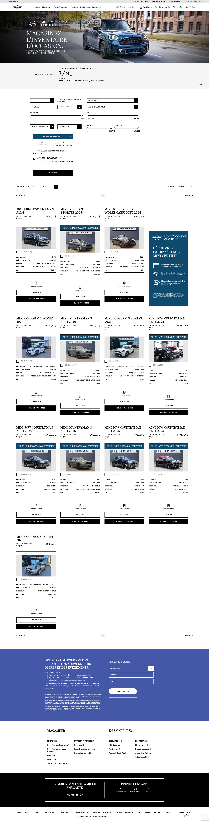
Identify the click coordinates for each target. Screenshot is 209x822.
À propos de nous (22, 813)
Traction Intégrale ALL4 (117, 753)
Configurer (193, 7)
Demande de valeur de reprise (84, 749)
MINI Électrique (114, 745)
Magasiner (46, 7)
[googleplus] (81, 794)
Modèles (37, 7)
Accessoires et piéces (143, 753)
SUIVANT (188, 195)
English (167, 813)
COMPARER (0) (26, 252)
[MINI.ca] (16, 7)
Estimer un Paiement (36, 286)
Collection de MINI (142, 757)
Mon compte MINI (141, 745)
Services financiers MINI (82, 753)
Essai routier (51, 759)
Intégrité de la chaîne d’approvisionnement (93, 816)
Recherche (53, 173)
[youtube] (72, 794)
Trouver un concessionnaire (57, 763)
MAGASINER (52, 741)
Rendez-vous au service (143, 749)
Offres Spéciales (164, 7)
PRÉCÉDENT (22, 195)
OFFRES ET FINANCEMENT (84, 741)
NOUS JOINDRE (50, 813)
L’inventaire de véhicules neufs (58, 745)
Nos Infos (74, 7)
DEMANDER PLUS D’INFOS (36, 299)
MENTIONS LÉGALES (152, 813)
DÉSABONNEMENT (81, 813)
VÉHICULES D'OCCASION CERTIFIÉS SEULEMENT (48, 152)
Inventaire (180, 7)
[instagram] (77, 794)
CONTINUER (121, 691)
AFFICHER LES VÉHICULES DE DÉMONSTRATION (55, 162)
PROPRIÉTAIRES (141, 741)
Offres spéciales (79, 745)
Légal (200, 84)
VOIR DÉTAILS (36, 292)
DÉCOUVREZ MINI (115, 741)
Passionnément (114, 749)
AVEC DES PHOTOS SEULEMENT (49, 158)
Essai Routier (147, 7)
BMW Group (65, 813)
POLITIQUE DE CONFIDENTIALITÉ (127, 813)
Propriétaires (85, 7)
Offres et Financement (60, 7)
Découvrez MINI (98, 7)
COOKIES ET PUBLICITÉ (102, 813)
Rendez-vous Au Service (128, 7)
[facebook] (68, 794)
